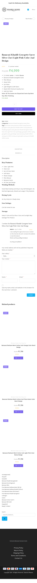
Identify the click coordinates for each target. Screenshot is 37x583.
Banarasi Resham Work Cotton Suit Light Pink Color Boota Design (18, 454)
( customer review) (13, 66)
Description (18, 149)
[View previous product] (3, 18)
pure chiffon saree (10, 136)
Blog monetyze (24, 238)
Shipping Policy (18, 553)
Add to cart (18, 109)
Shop (28, 123)
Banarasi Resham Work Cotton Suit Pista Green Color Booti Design (18, 400)
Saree (24, 123)
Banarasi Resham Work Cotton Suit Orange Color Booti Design (18, 346)
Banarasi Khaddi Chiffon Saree (19, 127)
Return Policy (18, 550)
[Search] (4, 519)
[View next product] (34, 18)
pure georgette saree (21, 136)
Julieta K (19, 242)
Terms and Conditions (18, 556)
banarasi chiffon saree (20, 125)
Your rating (6, 253)
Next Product (29, 18)
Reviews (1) (18, 153)
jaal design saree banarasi (17, 134)
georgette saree (6, 134)
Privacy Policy (18, 548)
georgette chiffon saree (28, 132)
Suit (25, 343)
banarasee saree (9, 125)
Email (21, 277)
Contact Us (18, 558)
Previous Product (9, 18)
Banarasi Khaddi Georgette (15, 123)
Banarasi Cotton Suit (16, 343)
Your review (6, 259)
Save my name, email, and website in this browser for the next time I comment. (18, 289)
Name (4, 277)
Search (3, 512)
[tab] (18, 149)
